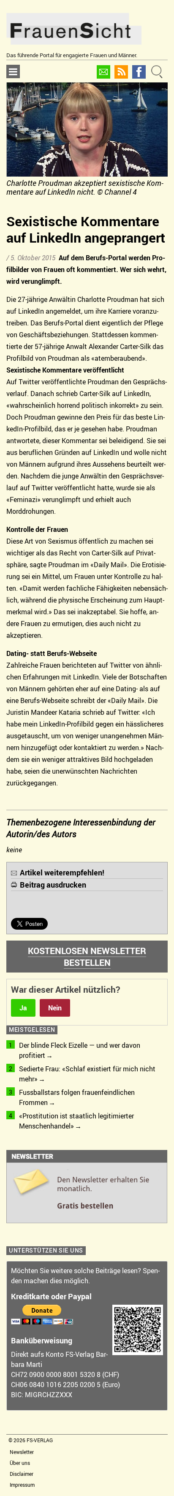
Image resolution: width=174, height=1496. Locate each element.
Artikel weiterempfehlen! (62, 872)
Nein (55, 1007)
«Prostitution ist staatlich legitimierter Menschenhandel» (76, 1121)
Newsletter (22, 1451)
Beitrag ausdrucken (53, 885)
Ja (23, 1007)
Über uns (20, 1462)
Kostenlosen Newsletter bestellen (87, 956)
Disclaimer (21, 1473)
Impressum (22, 1484)
